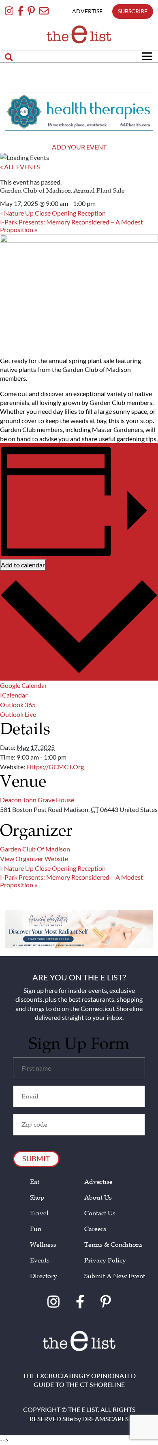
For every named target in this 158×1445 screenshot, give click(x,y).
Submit (36, 1158)
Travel (39, 1213)
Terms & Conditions (113, 1245)
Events (39, 1260)
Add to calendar (23, 565)
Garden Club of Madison (35, 849)
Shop (37, 1198)
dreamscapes (105, 1418)
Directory (43, 1276)
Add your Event (79, 147)
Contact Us (99, 1213)
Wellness (43, 1245)
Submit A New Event (114, 1276)
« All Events (20, 166)
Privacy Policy (105, 1260)
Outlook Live (18, 714)
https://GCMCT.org (55, 766)
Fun (35, 1229)
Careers (95, 1229)
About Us (98, 1198)
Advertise (98, 1182)
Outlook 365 (18, 704)
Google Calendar (23, 685)
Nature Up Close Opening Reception (53, 213)
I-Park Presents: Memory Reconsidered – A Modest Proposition (71, 225)
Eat (34, 1182)
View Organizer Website (34, 858)
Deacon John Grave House (37, 799)
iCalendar (14, 695)
